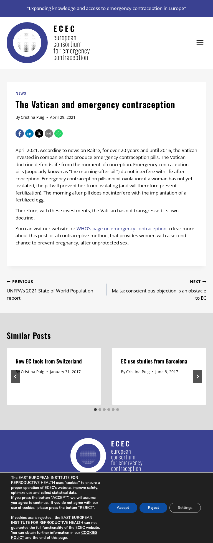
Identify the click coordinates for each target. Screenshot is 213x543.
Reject (153, 507)
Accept (123, 507)
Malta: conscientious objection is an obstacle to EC (159, 290)
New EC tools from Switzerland (49, 361)
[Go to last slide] (15, 376)
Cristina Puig (32, 117)
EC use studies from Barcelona (154, 361)
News (21, 93)
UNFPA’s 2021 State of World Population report (50, 290)
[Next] (197, 376)
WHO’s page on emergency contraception (121, 228)
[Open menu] (199, 42)
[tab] (95, 409)
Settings (185, 507)
